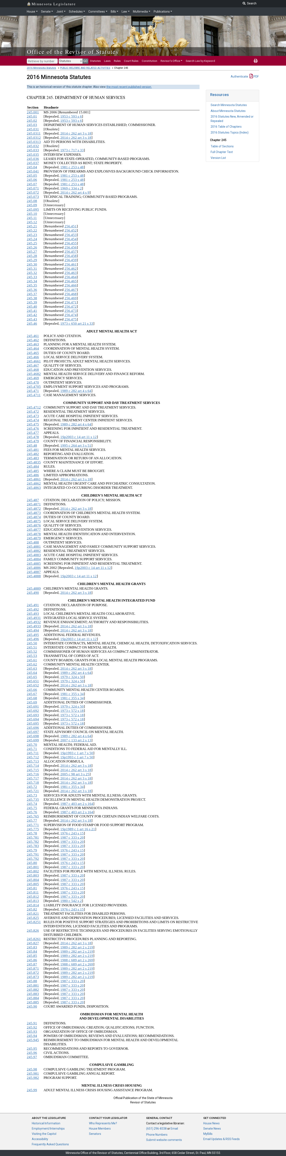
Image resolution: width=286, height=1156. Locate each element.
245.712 (33, 757)
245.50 (32, 643)
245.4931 (34, 618)
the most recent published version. (129, 86)
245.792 (33, 859)
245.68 (32, 698)
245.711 (33, 753)
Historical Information (46, 1123)
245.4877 (34, 530)
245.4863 (34, 488)
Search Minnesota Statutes (229, 105)
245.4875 (34, 521)
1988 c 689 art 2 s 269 (76, 960)
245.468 (33, 370)
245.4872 (34, 509)
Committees (96, 11)
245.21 (32, 226)
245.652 (33, 685)
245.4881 (34, 547)
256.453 (70, 235)
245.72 (32, 787)
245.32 (32, 273)
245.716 (33, 774)
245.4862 (34, 483)
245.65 (32, 677)
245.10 (32, 214)
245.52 (32, 652)
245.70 (32, 745)
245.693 (33, 715)
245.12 (32, 222)
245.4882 (34, 551)
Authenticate (239, 76)
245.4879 (34, 538)
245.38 (32, 298)
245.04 (32, 167)
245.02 (32, 121)
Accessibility (40, 1139)
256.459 (70, 260)
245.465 (33, 353)
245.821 (33, 914)
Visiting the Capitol (44, 1133)
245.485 (33, 471)
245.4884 (34, 559)
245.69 (32, 702)
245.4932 (34, 622)
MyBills (208, 1133)
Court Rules (131, 60)
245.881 (33, 985)
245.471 (33, 391)
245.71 (32, 749)
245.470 (33, 382)
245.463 (33, 344)
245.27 (32, 252)
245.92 (32, 1027)
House (31, 11)
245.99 (32, 1090)
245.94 (32, 1036)
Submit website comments (164, 1140)
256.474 (70, 315)
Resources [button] (219, 94)
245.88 (32, 981)
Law (124, 11)
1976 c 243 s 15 (72, 833)
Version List (218, 158)
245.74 (32, 804)
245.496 (33, 639)
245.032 (33, 146)
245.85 (32, 956)
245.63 (32, 669)
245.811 (33, 892)
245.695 (33, 723)
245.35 (32, 285)
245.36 (32, 290)
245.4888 (34, 576)
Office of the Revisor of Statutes (73, 52)
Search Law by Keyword (200, 60)
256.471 (70, 302)
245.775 (33, 829)
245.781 (33, 837)
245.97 (32, 1057)
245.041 (33, 171)
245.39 (32, 302)
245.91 (32, 1023)
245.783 (33, 846)
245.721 (33, 791)
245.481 (33, 450)
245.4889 (34, 588)
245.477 (33, 433)
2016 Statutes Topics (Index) (230, 132)
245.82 (32, 909)
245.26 (32, 247)
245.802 (33, 871)
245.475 (33, 424)
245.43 (32, 319)
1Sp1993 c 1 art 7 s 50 (76, 753)
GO (85, 61)
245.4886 (34, 568)
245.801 (33, 867)
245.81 (32, 888)
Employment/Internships (48, 1128)
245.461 (33, 336)
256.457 (70, 252)
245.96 (32, 1053)
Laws (107, 60)
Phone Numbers (156, 1134)
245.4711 (34, 395)
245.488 (33, 542)
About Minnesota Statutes (228, 111)
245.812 (33, 897)
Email (174, 1128)
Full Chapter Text (222, 152)
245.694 (33, 719)
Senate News (212, 1128)
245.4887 (34, 572)
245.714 (33, 766)
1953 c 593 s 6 (71, 116)
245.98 (32, 1069)
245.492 (33, 609)
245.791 (33, 854)
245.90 (32, 1006)
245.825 (33, 918)
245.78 (32, 833)
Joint (59, 11)
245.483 (33, 458)
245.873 (33, 977)
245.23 (32, 235)
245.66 (32, 690)
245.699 (33, 740)
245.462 (33, 340)
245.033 (33, 150)
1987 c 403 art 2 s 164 (76, 804)
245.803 (33, 875)
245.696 (33, 728)
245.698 (33, 736)
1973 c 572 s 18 (72, 711)
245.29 (32, 260)
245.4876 (34, 525)
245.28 (32, 256)
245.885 (33, 1002)
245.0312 (34, 138)
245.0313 (34, 142)
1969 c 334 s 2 (71, 188)
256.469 (70, 298)
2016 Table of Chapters (226, 126)
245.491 (33, 605)
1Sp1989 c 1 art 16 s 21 (77, 829)
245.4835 (34, 462)
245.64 (32, 673)
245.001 (33, 112)
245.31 (32, 269)
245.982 (33, 1078)
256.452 (70, 230)
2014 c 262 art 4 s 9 (74, 193)
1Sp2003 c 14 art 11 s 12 (78, 437)
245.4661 (34, 361)
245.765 (33, 816)
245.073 (33, 197)
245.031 (33, 129)
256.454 (70, 239)
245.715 (33, 770)
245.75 (32, 808)
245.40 (32, 307)
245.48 (32, 446)
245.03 (32, 125)
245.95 (32, 1049)
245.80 (32, 863)
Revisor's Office (170, 60)
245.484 (33, 466)
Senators (95, 1133)
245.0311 (34, 133)
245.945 (33, 1040)
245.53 (32, 656)
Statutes (95, 60)
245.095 (33, 209)
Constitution (149, 60)
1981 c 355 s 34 (72, 694)
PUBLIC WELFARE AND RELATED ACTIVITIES (85, 67)
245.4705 (34, 387)
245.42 (32, 315)
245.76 (32, 812)
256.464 (70, 277)
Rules (117, 60)
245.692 (33, 711)
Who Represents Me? (103, 1123)
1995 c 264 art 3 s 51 (75, 446)
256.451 (70, 226)
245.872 (33, 973)
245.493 (33, 614)
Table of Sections (222, 146)
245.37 (32, 294)
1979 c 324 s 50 (72, 677)
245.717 (33, 778)
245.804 (33, 880)
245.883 (33, 994)
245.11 (32, 218)
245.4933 (34, 626)
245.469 (33, 378)
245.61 (32, 660)
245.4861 (34, 479)
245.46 (32, 324)
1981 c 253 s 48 (72, 167)
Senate (46, 11)
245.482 (33, 454)
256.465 (70, 281)
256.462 (70, 269)
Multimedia (140, 11)
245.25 (32, 243)
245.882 (33, 990)
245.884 (33, 998)
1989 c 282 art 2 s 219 (76, 947)
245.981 (33, 1074)
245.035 (33, 155)
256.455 (70, 243)
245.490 (33, 593)
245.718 (33, 783)
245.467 (33, 365)
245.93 (32, 1032)
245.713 (33, 761)
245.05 (32, 176)
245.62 (32, 664)
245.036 (33, 159)
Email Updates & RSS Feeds (221, 1139)
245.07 (32, 184)
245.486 (33, 475)
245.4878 (34, 534)
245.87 (32, 964)
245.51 (32, 647)
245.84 (32, 952)
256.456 (70, 247)
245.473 (33, 416)
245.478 (33, 437)
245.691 (33, 706)
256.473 (70, 311)
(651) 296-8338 (156, 1128)
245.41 (32, 311)
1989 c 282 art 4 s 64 (75, 391)
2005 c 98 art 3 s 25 (74, 774)
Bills (113, 11)
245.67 (32, 694)
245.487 (33, 500)
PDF (256, 76)
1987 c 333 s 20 (72, 837)
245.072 (33, 193)
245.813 (33, 901)
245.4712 (34, 407)
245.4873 (34, 513)
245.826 (33, 931)
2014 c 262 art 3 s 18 (75, 133)
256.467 (70, 290)
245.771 (33, 825)
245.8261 (34, 939)
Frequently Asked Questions (50, 1144)
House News (211, 1123)
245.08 (32, 201)
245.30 (32, 264)
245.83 (32, 947)
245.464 (33, 348)
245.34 (32, 281)
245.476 (33, 429)
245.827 (33, 943)
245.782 (33, 842)
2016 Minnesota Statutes (41, 67)
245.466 (33, 357)
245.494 (33, 630)
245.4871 (34, 504)
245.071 (33, 188)
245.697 (33, 732)
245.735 (33, 800)
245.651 (33, 681)
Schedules (76, 11)
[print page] (255, 61)
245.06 (32, 180)
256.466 (70, 285)
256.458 (70, 256)
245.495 (33, 635)
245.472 (33, 412)
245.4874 (34, 517)
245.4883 (34, 555)
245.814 (33, 905)
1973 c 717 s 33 (72, 150)
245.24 (32, 239)
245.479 (33, 441)
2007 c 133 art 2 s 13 (75, 740)
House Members (100, 1128)
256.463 (70, 273)
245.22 (32, 230)
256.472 (70, 307)
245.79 (32, 850)
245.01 (32, 116)
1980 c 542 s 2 (71, 901)
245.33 (32, 277)
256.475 (70, 319)
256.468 (70, 294)
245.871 (33, 968)
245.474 (33, 420)
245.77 (32, 821)
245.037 (33, 163)
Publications (162, 11)
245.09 (32, 205)
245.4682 (34, 374)
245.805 (33, 884)
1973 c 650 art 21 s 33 (76, 324)
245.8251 (34, 922)
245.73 (32, 795)
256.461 (70, 264)
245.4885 (34, 564)
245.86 (32, 960)
